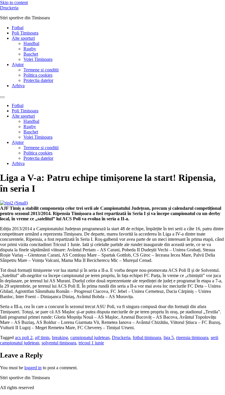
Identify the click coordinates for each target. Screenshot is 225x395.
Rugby (29, 48)
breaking (60, 337)
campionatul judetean (90, 337)
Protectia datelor (38, 80)
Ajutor (18, 64)
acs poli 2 (24, 337)
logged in (33, 367)
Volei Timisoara (37, 59)
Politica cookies (37, 75)
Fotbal (17, 27)
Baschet (30, 53)
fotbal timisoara (147, 337)
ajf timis (42, 337)
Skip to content (14, 2)
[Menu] (2, 97)
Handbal (31, 43)
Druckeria (9, 7)
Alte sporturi (23, 38)
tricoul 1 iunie (91, 342)
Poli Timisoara (25, 32)
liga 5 (168, 337)
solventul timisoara (59, 342)
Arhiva (18, 85)
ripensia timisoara (192, 337)
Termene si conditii (41, 69)
